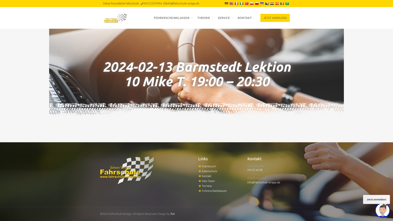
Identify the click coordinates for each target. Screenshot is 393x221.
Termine (207, 185)
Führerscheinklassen (214, 190)
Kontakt (206, 176)
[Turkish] (247, 3)
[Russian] (257, 3)
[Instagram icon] (289, 214)
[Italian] (242, 3)
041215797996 (153, 3)
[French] (237, 3)
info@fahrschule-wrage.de (183, 3)
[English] (232, 3)
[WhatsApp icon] (285, 214)
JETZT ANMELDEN (275, 17)
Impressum (209, 166)
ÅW (173, 213)
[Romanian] (282, 3)
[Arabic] (287, 3)
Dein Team (208, 180)
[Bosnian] (267, 3)
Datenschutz (209, 171)
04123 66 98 (255, 169)
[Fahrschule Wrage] (115, 18)
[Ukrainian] (262, 3)
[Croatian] (272, 3)
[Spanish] (277, 3)
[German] (227, 3)
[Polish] (252, 3)
